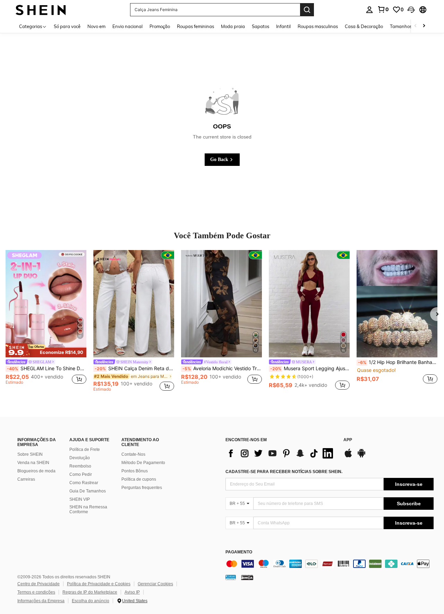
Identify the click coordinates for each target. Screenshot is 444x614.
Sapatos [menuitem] (260, 26)
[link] (383, 9)
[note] (46, 350)
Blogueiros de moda (36, 471)
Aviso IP (132, 592)
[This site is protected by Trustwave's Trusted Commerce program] (230, 577)
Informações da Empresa (41, 600)
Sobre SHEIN (30, 454)
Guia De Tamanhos (87, 491)
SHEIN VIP (79, 499)
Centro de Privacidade (38, 583)
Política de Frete (84, 449)
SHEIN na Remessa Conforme (88, 509)
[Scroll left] (415, 26)
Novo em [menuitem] (96, 26)
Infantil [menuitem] (283, 26)
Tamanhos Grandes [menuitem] (410, 26)
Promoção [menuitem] (160, 26)
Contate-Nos (133, 454)
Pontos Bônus (134, 471)
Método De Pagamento (143, 462)
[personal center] (369, 10)
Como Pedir (80, 474)
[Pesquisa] (307, 9)
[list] (280, 453)
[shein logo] (41, 9)
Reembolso (80, 466)
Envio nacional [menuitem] (127, 26)
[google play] (361, 456)
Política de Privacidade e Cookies (98, 583)
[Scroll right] (423, 26)
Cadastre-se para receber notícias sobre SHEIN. (283, 471)
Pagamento (238, 552)
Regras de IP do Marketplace (89, 592)
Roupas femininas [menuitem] (195, 26)
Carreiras (26, 479)
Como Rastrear (83, 482)
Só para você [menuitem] (67, 26)
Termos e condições (36, 592)
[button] (411, 10)
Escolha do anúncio (90, 600)
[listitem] (46, 320)
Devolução (79, 457)
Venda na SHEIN (33, 462)
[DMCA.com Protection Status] (247, 577)
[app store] (348, 456)
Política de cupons (138, 479)
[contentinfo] (329, 564)
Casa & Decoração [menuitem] (364, 26)
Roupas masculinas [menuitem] (318, 26)
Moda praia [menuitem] (233, 26)
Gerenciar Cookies (155, 583)
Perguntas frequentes (141, 487)
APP (347, 440)
